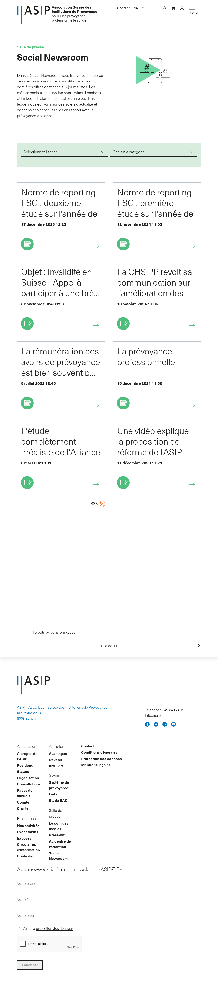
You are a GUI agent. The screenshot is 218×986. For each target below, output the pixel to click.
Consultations (29, 784)
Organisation (28, 778)
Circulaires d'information (28, 847)
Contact (123, 8)
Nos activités (28, 825)
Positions (25, 765)
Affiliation (56, 746)
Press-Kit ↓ (58, 835)
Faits (53, 794)
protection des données (54, 928)
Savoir (54, 775)
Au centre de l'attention (60, 844)
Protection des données (101, 758)
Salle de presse (55, 813)
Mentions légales (96, 765)
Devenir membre (56, 762)
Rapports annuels (24, 793)
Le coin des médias (59, 825)
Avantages (58, 753)
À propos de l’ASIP (27, 756)
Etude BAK (58, 800)
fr (143, 8)
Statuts (23, 771)
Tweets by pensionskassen (55, 632)
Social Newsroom (58, 855)
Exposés (24, 838)
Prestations (26, 818)
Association (26, 746)
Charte (23, 808)
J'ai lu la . (48, 928)
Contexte (25, 856)
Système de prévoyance (59, 785)
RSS (95, 503)
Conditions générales (99, 752)
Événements (27, 831)
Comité (23, 802)
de (136, 8)
